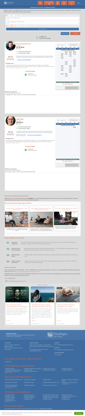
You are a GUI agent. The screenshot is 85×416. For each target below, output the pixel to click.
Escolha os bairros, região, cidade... (13, 17)
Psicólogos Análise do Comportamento (13, 379)
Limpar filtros (65, 33)
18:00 (62, 69)
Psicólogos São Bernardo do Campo (51, 394)
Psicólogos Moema (28, 399)
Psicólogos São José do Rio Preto (69, 396)
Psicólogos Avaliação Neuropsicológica (32, 368)
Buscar (76, 33)
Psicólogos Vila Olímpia (29, 397)
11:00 (62, 55)
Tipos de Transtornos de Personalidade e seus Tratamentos (16, 305)
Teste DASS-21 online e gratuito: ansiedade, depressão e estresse (41, 305)
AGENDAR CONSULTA (71, 87)
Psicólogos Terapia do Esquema (50, 385)
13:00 (74, 59)
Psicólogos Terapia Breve (29, 385)
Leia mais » (8, 320)
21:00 (66, 75)
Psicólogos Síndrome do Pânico (31, 371)
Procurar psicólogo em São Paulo (12, 345)
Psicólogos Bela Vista (9, 399)
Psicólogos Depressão (66, 368)
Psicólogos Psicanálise (29, 382)
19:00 (70, 71)
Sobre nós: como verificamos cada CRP (13, 348)
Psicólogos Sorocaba (9, 396)
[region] (42, 413)
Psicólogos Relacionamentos (49, 370)
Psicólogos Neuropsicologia (11, 382)
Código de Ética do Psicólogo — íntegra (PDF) (40, 345)
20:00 (62, 73)
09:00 (66, 51)
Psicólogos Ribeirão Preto (29, 396)
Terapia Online (8, 361)
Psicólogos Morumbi (47, 399)
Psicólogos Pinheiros (66, 397)
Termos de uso (8, 349)
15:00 (66, 63)
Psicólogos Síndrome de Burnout (12, 371)
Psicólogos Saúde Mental (67, 370)
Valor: (7, 25)
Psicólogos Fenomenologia (30, 379)
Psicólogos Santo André (67, 394)
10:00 (62, 53)
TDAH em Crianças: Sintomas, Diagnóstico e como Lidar (66, 305)
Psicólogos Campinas (28, 394)
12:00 (62, 57)
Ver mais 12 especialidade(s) (24, 59)
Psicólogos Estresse (28, 370)
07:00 (74, 127)
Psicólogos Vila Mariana (10, 400)
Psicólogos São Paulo (9, 394)
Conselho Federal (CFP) (35, 351)
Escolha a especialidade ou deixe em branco (15, 21)
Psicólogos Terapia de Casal (49, 368)
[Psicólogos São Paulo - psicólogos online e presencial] (57, 335)
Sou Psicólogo (58, 354)
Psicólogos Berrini (66, 399)
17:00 (62, 67)
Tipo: (6, 15)
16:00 (62, 65)
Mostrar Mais (9, 372)
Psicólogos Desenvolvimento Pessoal (13, 370)
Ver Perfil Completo (30, 71)
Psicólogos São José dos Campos (50, 396)
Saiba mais (19, 414)
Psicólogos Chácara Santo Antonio (50, 397)
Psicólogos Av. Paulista (10, 397)
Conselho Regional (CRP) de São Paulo (38, 349)
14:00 (66, 61)
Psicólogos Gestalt (47, 379)
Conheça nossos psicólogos (46, 408)
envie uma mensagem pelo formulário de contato (27, 271)
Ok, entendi (78, 413)
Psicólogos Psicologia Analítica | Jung (51, 382)
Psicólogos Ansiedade (10, 368)
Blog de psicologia (9, 346)
